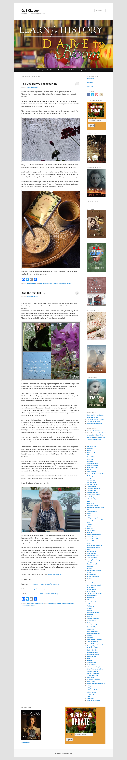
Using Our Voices (92, 417)
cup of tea (43, 283)
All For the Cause (92, 453)
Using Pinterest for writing (95, 669)
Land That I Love (92, 558)
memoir (89, 568)
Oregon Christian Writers (94, 593)
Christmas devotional (93, 488)
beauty (89, 469)
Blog (80, 70)
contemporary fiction (93, 495)
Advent (89, 451)
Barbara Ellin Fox (92, 463)
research (89, 610)
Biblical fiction (91, 472)
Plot (88, 600)
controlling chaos (92, 497)
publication (90, 604)
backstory (90, 459)
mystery (89, 579)
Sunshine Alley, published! (95, 415)
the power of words (93, 654)
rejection (89, 608)
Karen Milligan (91, 553)
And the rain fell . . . (33, 293)
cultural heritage (92, 499)
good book (49, 283)
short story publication (94, 625)
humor (89, 543)
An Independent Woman (94, 423)
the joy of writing (92, 650)
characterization (92, 484)
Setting (89, 623)
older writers (91, 591)
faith (88, 522)
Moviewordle (91, 437)
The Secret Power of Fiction (95, 419)
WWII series (90, 698)
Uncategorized (31, 283)
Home (23, 70)
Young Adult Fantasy (93, 700)
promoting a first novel (94, 602)
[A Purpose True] (96, 408)
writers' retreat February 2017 (96, 683)
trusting (89, 660)
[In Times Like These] (96, 339)
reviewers (90, 614)
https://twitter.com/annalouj (49, 594)
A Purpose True (91, 446)
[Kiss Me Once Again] (96, 305)
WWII (88, 696)
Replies (32, 605)
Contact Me (88, 70)
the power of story (92, 652)
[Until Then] (96, 237)
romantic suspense (93, 619)
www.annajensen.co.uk (55, 574)
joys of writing (91, 551)
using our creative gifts (94, 667)
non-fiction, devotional (94, 585)
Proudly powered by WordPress (63, 753)
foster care (90, 528)
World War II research (93, 679)
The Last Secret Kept (93, 421)
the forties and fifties (93, 648)
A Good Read (95, 431)
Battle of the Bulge (92, 467)
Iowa (88, 549)
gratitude (89, 532)
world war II (90, 677)
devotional (58, 603)
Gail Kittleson (30, 10)
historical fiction (92, 537)
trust (88, 658)
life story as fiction (92, 564)
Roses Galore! (91, 621)
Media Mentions (71, 70)
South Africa (71, 603)
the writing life (91, 656)
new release (90, 581)
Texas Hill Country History (95, 644)
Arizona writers (91, 455)
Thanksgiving (62, 283)
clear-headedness (92, 493)
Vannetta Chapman (92, 671)
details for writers (92, 505)
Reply (69, 283)
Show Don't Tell (92, 627)
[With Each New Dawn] (96, 373)
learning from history (93, 560)
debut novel (90, 503)
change (89, 478)
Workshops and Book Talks (45, 70)
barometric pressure (93, 465)
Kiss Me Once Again (93, 556)
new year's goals (92, 583)
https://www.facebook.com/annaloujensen (46, 584)
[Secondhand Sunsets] (96, 196)
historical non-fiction (93, 539)
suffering (89, 635)
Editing (89, 513)
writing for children (93, 690)
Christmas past (91, 490)
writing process (91, 692)
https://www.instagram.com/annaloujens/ (46, 589)
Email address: (92, 118)
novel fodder (91, 587)
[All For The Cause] (96, 271)
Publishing (90, 606)
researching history (93, 612)
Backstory (90, 461)
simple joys (90, 629)
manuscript (90, 566)
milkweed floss (91, 574)
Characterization (92, 486)
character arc (91, 480)
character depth (91, 482)
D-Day (88, 501)
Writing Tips (90, 694)
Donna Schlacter (92, 511)
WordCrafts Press (92, 675)
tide (88, 431)
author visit (51, 603)
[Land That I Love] (96, 163)
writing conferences (93, 688)
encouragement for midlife (95, 520)
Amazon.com (90, 78)
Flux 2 (89, 439)
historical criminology (94, 535)
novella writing (91, 589)
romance (89, 616)
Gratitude (55, 283)
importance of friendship (94, 545)
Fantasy (89, 524)
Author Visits (60, 70)
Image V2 (90, 435)
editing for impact (92, 518)
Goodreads (90, 82)
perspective (90, 597)
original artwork (92, 595)
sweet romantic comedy (94, 639)
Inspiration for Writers (93, 547)
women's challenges (93, 673)
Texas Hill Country (92, 642)
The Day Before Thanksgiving (39, 83)
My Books (31, 70)
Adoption (90, 448)
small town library (92, 631)
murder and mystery (93, 576)
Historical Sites (91, 541)
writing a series (91, 686)
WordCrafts (90, 86)
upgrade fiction (91, 665)
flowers (89, 526)
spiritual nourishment (93, 633)
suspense (90, 637)
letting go (90, 562)
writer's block (91, 681)
